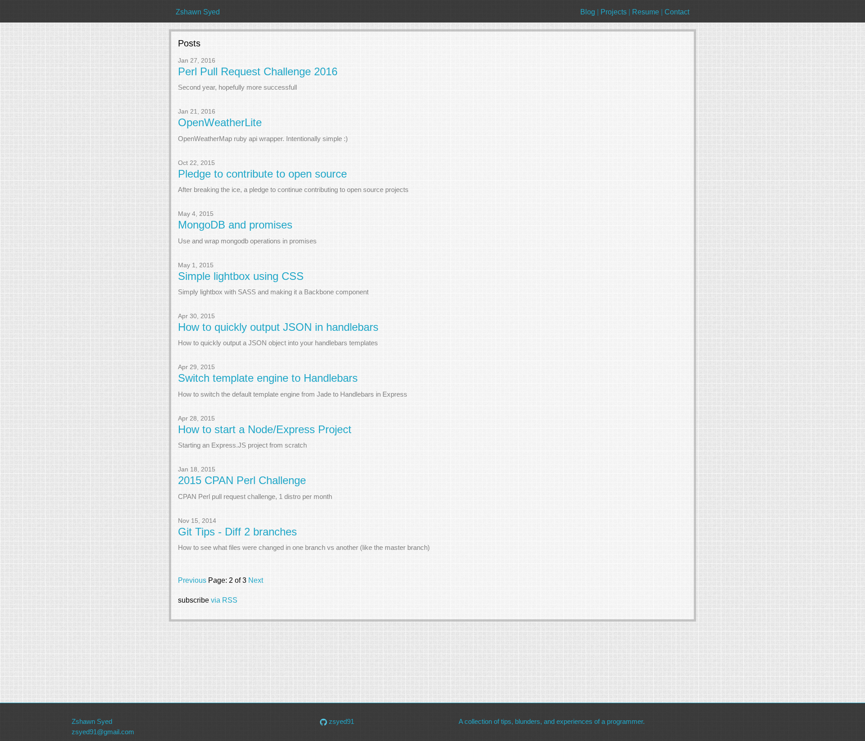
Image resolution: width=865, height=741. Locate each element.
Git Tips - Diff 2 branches (237, 532)
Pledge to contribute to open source (262, 174)
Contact (677, 12)
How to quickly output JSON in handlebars (278, 327)
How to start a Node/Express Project (264, 429)
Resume (645, 12)
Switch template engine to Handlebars (268, 378)
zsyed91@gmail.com (103, 732)
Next (255, 580)
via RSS (224, 600)
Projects (614, 12)
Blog (587, 12)
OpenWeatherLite (220, 122)
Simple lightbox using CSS (241, 276)
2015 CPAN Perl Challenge (242, 480)
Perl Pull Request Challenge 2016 (257, 72)
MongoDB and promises (235, 225)
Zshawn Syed (198, 12)
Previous (193, 580)
